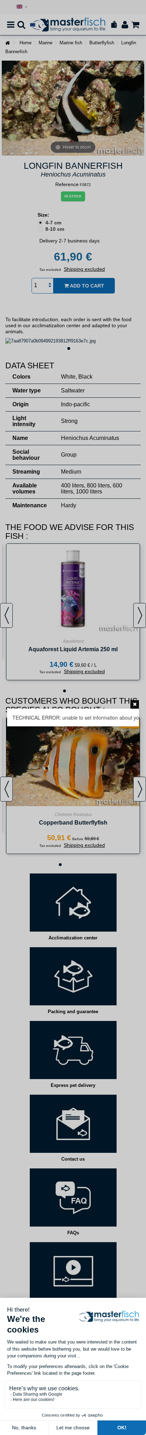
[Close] (134, 704)
